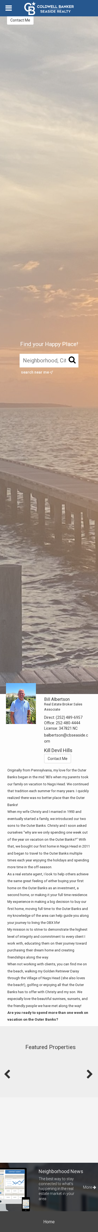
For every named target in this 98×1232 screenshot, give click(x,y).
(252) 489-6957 (69, 717)
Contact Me (20, 20)
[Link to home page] (49, 8)
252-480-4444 (68, 723)
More (88, 1187)
